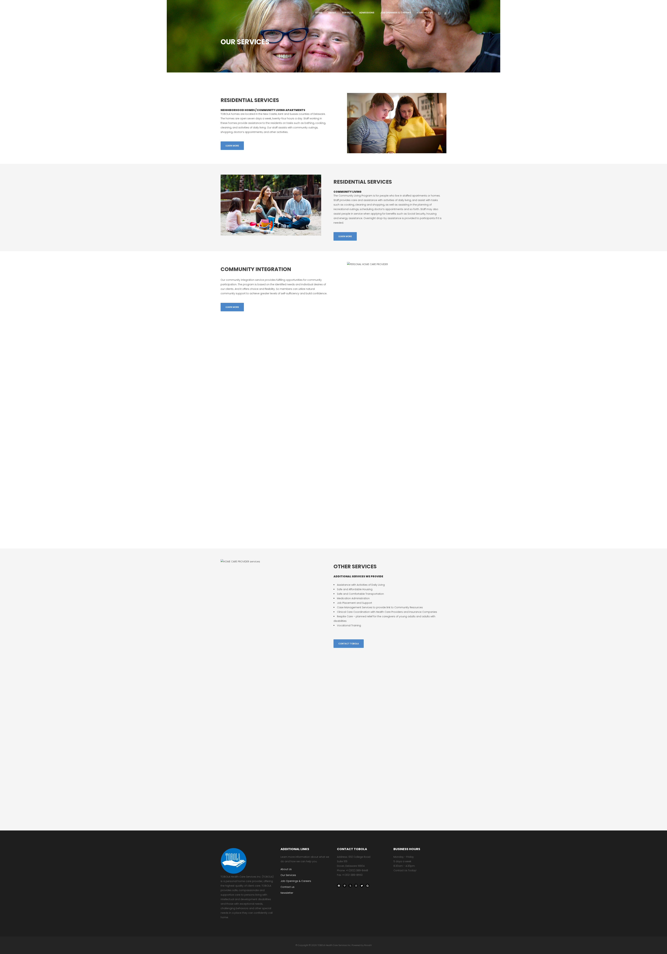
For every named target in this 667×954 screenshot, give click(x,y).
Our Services (288, 875)
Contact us (287, 887)
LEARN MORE (232, 145)
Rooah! (368, 945)
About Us (286, 869)
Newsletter (287, 893)
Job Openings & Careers (296, 881)
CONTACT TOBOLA (348, 643)
